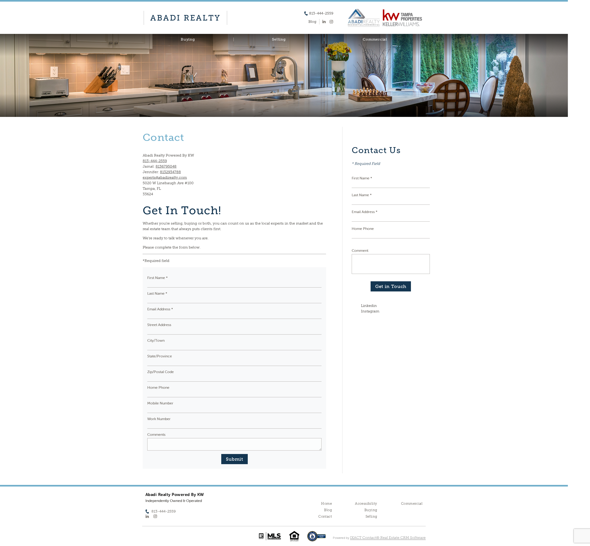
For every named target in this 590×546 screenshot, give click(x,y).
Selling (279, 39)
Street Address (159, 324)
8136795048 (166, 166)
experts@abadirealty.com (165, 177)
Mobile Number (160, 403)
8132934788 (170, 172)
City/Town (156, 340)
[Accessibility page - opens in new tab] (317, 538)
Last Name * (157, 293)
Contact (325, 516)
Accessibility (366, 503)
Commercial (375, 39)
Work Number (159, 418)
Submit (234, 459)
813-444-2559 (321, 13)
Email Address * (160, 309)
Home (326, 503)
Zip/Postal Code (160, 371)
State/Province (159, 356)
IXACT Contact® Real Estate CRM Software (388, 537)
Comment (360, 250)
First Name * (157, 277)
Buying (188, 39)
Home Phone (158, 387)
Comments (156, 434)
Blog (328, 510)
